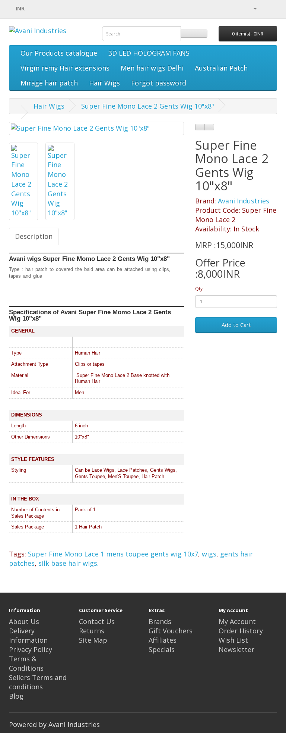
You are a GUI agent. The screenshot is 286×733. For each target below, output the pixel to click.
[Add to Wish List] (200, 127)
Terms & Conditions (26, 663)
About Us (24, 621)
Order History (241, 630)
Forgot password (158, 82)
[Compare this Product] (209, 127)
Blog (16, 696)
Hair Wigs (104, 82)
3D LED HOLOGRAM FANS (149, 53)
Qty (199, 289)
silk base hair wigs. (68, 563)
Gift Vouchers (171, 630)
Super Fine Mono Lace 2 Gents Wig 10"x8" (147, 106)
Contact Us (97, 621)
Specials (162, 649)
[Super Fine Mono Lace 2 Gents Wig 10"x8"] (96, 128)
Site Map (93, 640)
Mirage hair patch (49, 82)
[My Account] (255, 8)
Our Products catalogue (58, 53)
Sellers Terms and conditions (38, 682)
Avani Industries (243, 200)
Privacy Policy (30, 649)
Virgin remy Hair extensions (64, 67)
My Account (237, 621)
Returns (91, 630)
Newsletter (236, 649)
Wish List (233, 640)
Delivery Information (28, 635)
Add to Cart (236, 324)
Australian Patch (221, 67)
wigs (209, 553)
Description (34, 236)
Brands (160, 621)
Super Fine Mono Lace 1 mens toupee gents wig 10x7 (113, 553)
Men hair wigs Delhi (152, 67)
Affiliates (163, 640)
